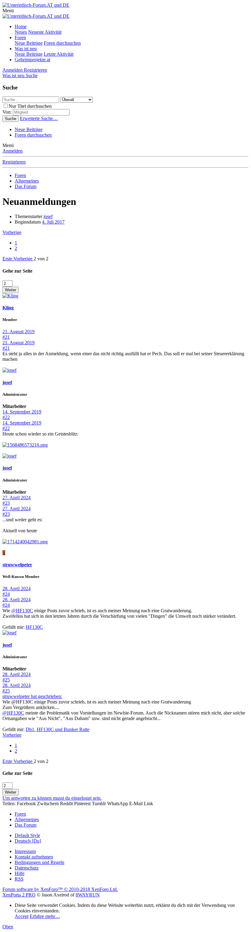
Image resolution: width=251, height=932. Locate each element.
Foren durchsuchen (62, 43)
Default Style (27, 835)
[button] (8, 10)
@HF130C (22, 610)
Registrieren (14, 161)
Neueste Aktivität (45, 32)
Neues (21, 32)
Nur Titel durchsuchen (30, 106)
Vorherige (11, 232)
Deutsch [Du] (28, 840)
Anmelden (12, 150)
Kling (8, 307)
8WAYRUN (88, 894)
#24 (6, 594)
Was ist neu (26, 48)
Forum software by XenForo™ (60, 889)
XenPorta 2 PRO (19, 894)
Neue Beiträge (29, 43)
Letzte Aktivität (58, 54)
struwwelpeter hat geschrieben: (32, 696)
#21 (6, 337)
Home (21, 26)
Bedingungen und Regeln (39, 862)
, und (57, 729)
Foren (20, 37)
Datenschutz (27, 867)
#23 (6, 503)
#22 (6, 417)
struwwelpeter (17, 564)
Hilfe (19, 873)
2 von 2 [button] (41, 258)
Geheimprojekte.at (32, 59)
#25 (6, 679)
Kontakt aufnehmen (34, 856)
